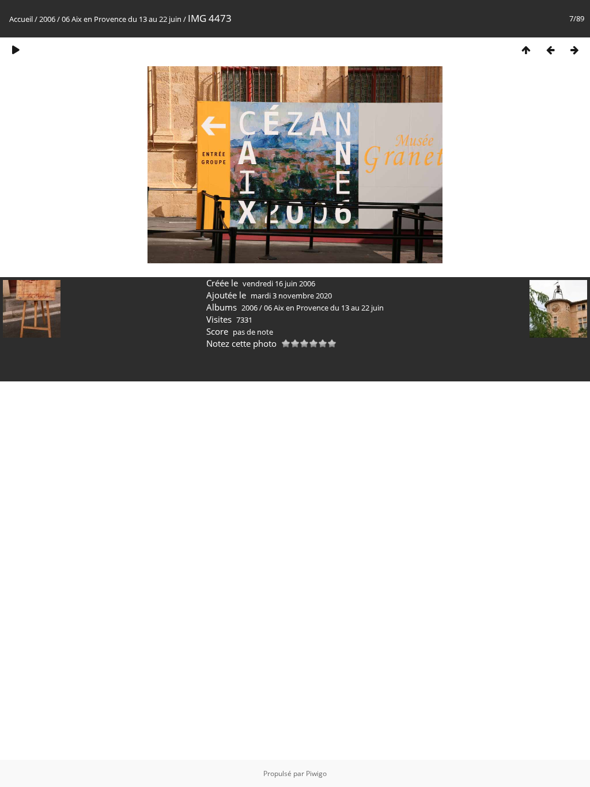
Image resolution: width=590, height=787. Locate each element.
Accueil (21, 19)
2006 (47, 19)
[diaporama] (15, 49)
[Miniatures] (526, 49)
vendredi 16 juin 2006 (279, 283)
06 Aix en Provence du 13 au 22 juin (121, 19)
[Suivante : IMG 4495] (574, 49)
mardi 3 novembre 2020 (291, 295)
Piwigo (316, 773)
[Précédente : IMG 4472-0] (550, 49)
